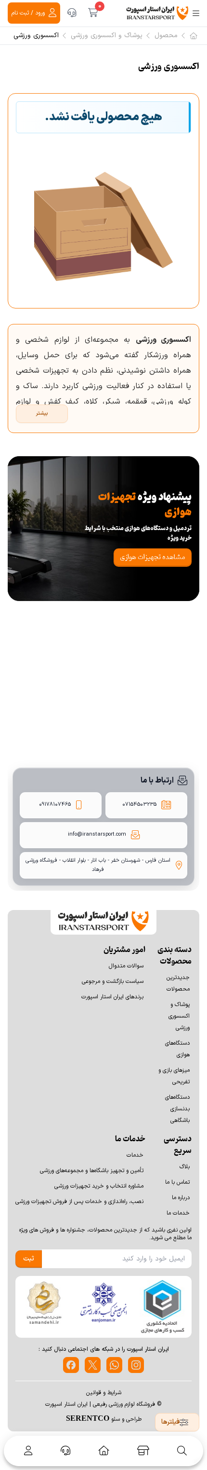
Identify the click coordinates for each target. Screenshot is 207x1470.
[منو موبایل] (196, 13)
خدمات (135, 1155)
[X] (93, 1365)
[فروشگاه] (143, 1450)
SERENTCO (87, 1418)
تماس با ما (177, 1182)
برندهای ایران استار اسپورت (112, 997)
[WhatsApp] (114, 1365)
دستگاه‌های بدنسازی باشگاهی (177, 1109)
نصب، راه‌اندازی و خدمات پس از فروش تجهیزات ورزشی (79, 1201)
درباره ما (181, 1197)
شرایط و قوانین (103, 1393)
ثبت (28, 1259)
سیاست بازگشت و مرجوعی (112, 981)
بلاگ (185, 1166)
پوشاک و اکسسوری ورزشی (106, 36)
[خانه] (103, 1450)
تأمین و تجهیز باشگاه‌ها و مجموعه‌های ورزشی (91, 1170)
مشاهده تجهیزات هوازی (152, 557)
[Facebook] (71, 1365)
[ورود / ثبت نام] (26, 1450)
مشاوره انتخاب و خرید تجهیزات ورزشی (98, 1186)
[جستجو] (182, 1450)
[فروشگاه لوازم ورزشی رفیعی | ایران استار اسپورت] (157, 13)
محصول (166, 36)
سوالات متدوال (126, 966)
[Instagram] (136, 1365)
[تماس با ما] (71, 13)
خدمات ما (178, 1213)
